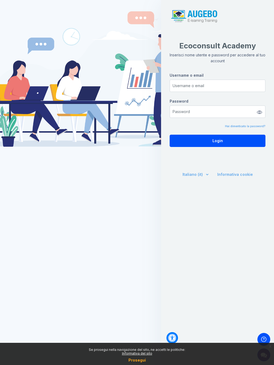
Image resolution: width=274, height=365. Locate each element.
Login (217, 140)
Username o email (187, 75)
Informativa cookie (235, 174)
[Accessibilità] (172, 338)
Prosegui (137, 360)
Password (179, 101)
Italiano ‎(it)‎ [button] (193, 174)
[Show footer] (263, 339)
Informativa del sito (137, 353)
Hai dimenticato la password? (245, 126)
